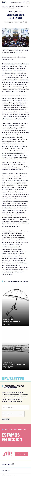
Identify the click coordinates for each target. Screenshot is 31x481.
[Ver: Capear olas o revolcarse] (15, 305)
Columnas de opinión (17, 6)
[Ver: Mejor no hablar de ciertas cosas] (15, 349)
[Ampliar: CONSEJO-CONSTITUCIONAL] (15, 37)
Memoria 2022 (7, 464)
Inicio (3, 6)
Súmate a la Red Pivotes (16, 2)
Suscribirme (5, 419)
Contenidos (8, 6)
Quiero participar (21, 454)
